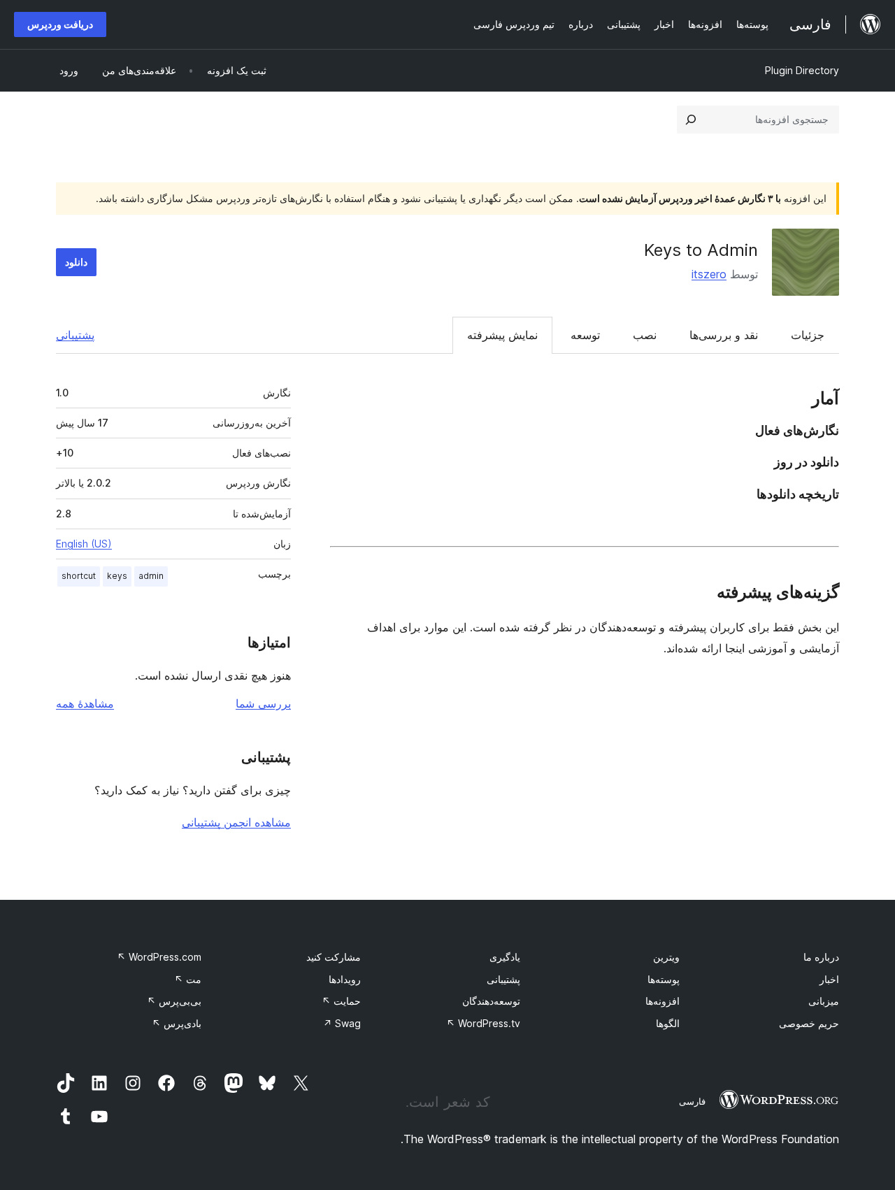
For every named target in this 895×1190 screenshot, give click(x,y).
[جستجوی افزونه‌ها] (691, 120)
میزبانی (823, 1001)
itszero (709, 274)
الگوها (668, 1023)
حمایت (341, 1001)
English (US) (84, 544)
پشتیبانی (75, 335)
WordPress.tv (483, 1023)
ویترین (666, 957)
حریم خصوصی (809, 1023)
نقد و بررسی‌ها (723, 335)
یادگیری (504, 957)
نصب (645, 335)
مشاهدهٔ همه (85, 703)
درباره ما (821, 957)
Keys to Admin (701, 250)
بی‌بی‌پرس (174, 1001)
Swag (342, 1023)
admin (151, 576)
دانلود (76, 262)
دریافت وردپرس (60, 24)
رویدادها (345, 979)
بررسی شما (263, 703)
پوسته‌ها (663, 979)
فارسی (692, 1101)
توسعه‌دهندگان (491, 1001)
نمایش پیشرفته (502, 335)
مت (187, 979)
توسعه (585, 335)
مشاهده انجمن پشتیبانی (236, 822)
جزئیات (807, 335)
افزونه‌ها (662, 1001)
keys (117, 576)
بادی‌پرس (176, 1023)
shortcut (79, 576)
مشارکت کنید (333, 957)
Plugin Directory (802, 70)
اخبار (829, 979)
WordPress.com (159, 957)
